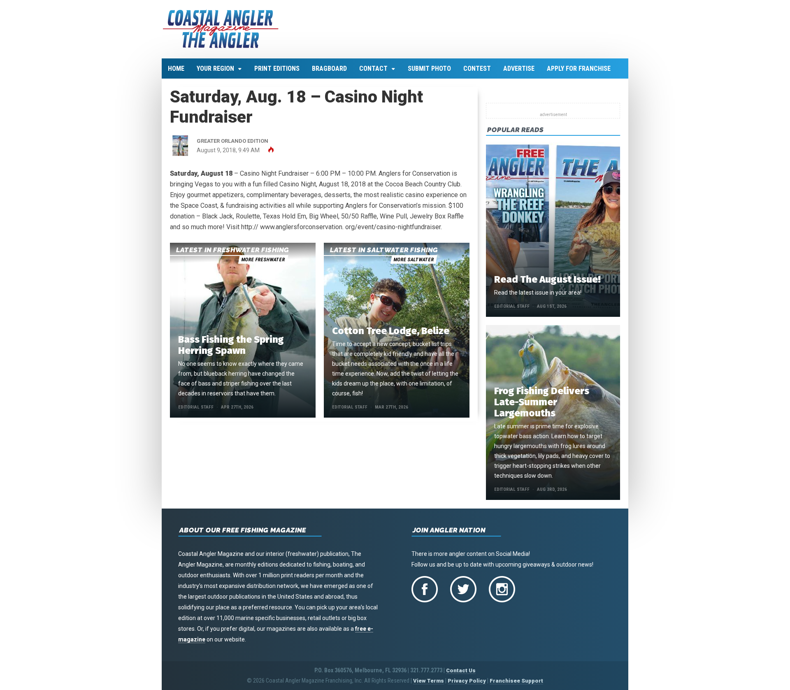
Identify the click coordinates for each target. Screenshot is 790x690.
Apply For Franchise (579, 68)
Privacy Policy (467, 681)
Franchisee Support (516, 681)
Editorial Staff (196, 407)
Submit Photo (429, 68)
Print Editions (277, 68)
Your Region (215, 68)
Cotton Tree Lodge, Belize (390, 331)
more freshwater (263, 260)
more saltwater (413, 260)
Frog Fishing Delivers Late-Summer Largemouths (541, 402)
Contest (477, 68)
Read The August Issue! (547, 279)
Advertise (518, 68)
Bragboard (329, 68)
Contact (373, 68)
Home (176, 68)
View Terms (428, 681)
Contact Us (461, 670)
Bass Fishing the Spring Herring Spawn (231, 345)
